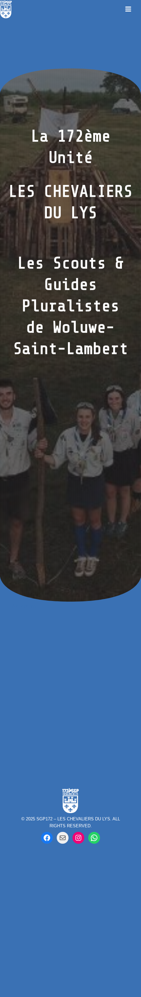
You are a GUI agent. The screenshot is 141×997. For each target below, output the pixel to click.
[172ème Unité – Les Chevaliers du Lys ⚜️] (94, 838)
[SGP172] (6, 9)
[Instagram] (78, 838)
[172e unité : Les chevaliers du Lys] (47, 838)
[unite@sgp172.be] (63, 838)
